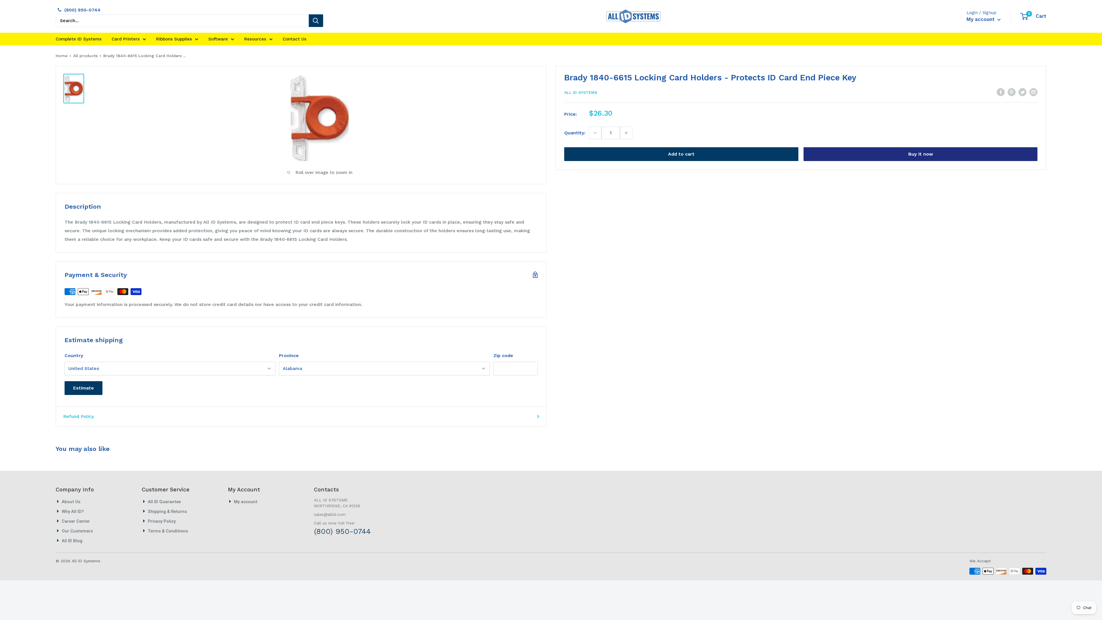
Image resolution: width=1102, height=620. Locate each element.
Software (218, 39)
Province (289, 355)
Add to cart (681, 154)
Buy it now (920, 154)
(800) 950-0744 (82, 10)
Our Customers (77, 531)
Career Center (76, 521)
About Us (71, 501)
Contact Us (294, 39)
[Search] (316, 20)
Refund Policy (78, 416)
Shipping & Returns (167, 511)
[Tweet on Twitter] (1022, 92)
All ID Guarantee (164, 501)
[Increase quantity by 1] (626, 133)
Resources (255, 39)
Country (74, 355)
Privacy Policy (162, 521)
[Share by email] (1033, 92)
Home (61, 55)
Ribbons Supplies (174, 39)
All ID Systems (580, 92)
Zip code (503, 355)
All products (85, 55)
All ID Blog (72, 540)
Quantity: (574, 132)
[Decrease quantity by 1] (595, 133)
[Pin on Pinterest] (1012, 92)
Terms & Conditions (168, 531)
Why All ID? (73, 511)
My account (981, 19)
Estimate (83, 388)
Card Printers (126, 39)
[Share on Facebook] (1001, 92)
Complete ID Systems (79, 39)
